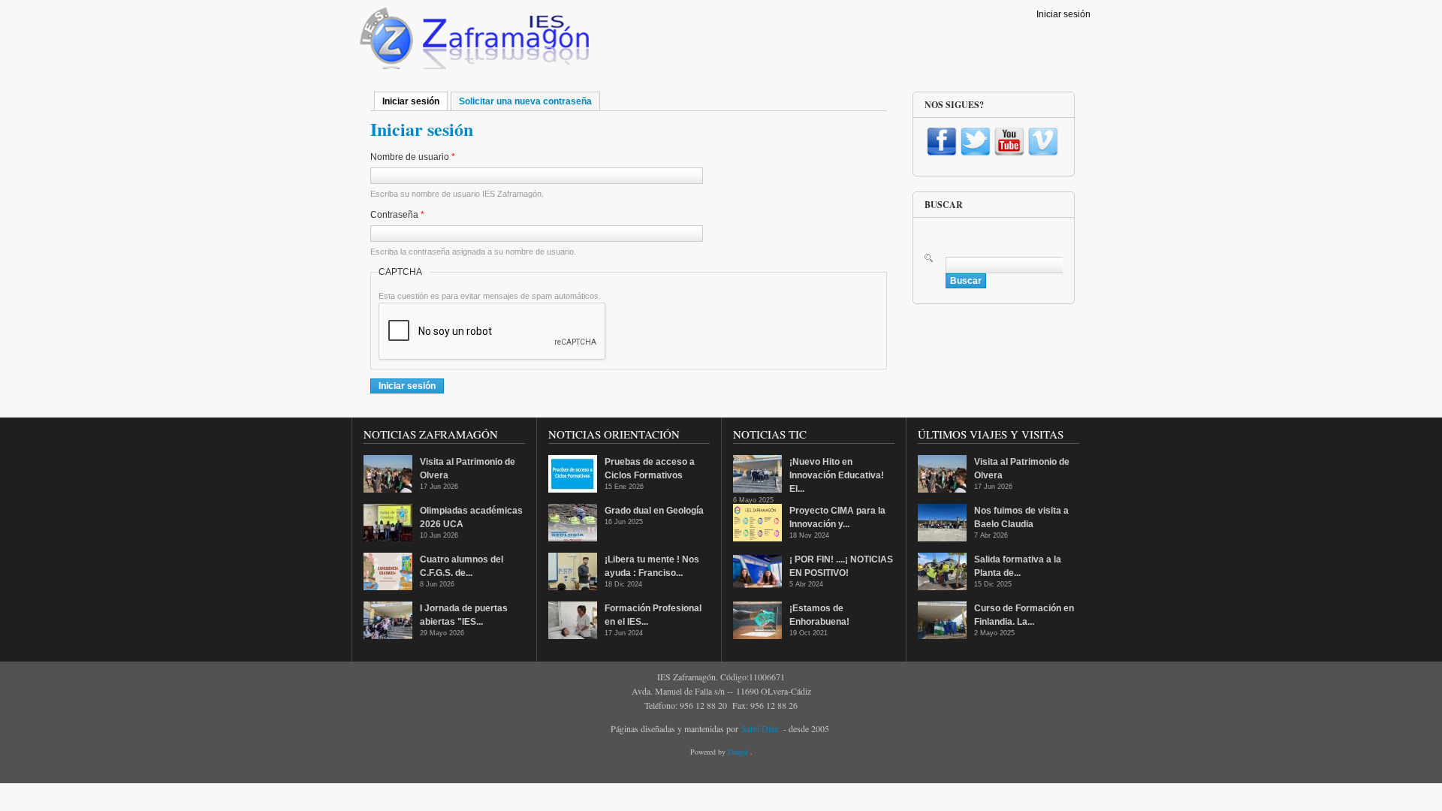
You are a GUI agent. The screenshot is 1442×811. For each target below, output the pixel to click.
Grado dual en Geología (654, 510)
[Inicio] (472, 42)
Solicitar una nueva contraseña (525, 101)
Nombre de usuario (412, 157)
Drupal (739, 751)
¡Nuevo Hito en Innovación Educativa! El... (836, 475)
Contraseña (397, 215)
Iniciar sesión (1063, 14)
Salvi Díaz (759, 728)
